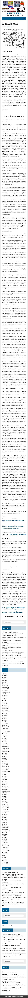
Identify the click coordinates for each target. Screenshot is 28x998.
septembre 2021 (6, 771)
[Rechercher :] (14, 622)
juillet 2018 (4, 834)
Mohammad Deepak (6, 635)
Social (14, 987)
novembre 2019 (5, 807)
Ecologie (5, 979)
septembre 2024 (6, 712)
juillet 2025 (4, 695)
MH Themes (21, 996)
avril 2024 (4, 720)
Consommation (14, 977)
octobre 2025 (5, 690)
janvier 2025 (5, 705)
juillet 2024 (4, 715)
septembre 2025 (6, 692)
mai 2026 (4, 679)
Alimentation (13, 972)
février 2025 (5, 703)
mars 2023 (4, 741)
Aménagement (8, 974)
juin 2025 (4, 697)
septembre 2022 (6, 751)
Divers (18, 977)
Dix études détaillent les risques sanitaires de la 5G (14, 637)
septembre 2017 (6, 850)
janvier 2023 (5, 745)
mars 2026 (4, 682)
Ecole (24, 977)
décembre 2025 (5, 687)
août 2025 (4, 693)
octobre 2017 (5, 849)
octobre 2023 (5, 730)
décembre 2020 (5, 786)
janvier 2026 (5, 685)
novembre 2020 (5, 788)
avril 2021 (4, 779)
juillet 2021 (4, 774)
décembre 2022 (5, 746)
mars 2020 (4, 801)
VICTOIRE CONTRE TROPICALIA (10, 652)
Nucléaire (15, 985)
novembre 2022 (5, 748)
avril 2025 (4, 700)
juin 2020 (4, 796)
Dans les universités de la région (9, 634)
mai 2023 (4, 738)
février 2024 (5, 723)
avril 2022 (4, 760)
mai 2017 (4, 857)
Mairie (20, 982)
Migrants (4, 985)
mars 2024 (4, 722)
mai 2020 (4, 798)
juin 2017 (4, 855)
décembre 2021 (5, 766)
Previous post (10, 616)
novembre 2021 (5, 768)
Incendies (4, 650)
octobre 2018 (5, 829)
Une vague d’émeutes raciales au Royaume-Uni (13, 644)
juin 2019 (4, 816)
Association (23, 974)
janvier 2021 (5, 784)
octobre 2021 (5, 769)
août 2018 (4, 832)
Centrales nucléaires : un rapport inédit (11, 640)
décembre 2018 (5, 826)
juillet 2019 (4, 814)
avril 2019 (4, 819)
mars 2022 (4, 761)
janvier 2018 (5, 844)
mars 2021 (4, 781)
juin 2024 (4, 717)
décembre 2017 (5, 845)
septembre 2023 (6, 731)
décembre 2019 (5, 806)
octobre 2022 (5, 750)
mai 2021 (4, 778)
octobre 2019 (5, 809)
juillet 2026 (4, 675)
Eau (22, 977)
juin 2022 (4, 756)
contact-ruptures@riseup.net (12, 612)
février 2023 (5, 743)
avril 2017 (4, 859)
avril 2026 (4, 680)
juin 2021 (4, 776)
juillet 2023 (4, 735)
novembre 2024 (5, 708)
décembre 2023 (5, 726)
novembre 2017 (5, 847)
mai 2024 (4, 718)
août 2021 (4, 773)
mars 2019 (4, 821)
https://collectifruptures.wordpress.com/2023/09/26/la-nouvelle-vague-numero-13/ (13, 608)
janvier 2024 (5, 725)
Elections (11, 979)
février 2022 (5, 763)
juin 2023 (4, 736)
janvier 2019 (5, 824)
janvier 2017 (5, 864)
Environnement (8, 982)
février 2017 (5, 862)
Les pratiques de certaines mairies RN (11, 657)
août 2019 (4, 812)
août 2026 (4, 674)
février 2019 (5, 822)
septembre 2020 (6, 791)
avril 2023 (4, 740)
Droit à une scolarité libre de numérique (11, 647)
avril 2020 (4, 799)
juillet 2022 (4, 755)
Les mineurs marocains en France (10, 662)
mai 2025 (4, 698)
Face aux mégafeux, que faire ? (9, 653)
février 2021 (5, 783)
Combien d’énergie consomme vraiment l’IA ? (13, 663)
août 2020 (4, 793)
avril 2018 (4, 839)
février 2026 (5, 684)
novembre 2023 (5, 728)
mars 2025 (4, 702)
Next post (18, 616)
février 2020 (5, 802)
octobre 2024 (5, 710)
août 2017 (4, 852)
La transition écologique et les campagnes (12, 658)
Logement (17, 982)
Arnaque (17, 974)
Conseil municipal (9, 977)
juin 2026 (4, 677)
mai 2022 (4, 758)
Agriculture (6, 972)
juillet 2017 (4, 854)
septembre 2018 (6, 831)
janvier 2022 (5, 764)
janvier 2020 (5, 804)
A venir (4, 977)
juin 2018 (4, 835)
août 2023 (4, 733)
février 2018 (5, 842)
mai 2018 (4, 837)
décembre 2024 (5, 707)
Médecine (9, 985)
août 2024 (4, 713)
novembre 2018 (5, 827)
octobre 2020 (5, 789)
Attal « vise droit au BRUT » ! (9, 655)
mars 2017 (4, 860)
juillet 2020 (4, 794)
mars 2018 (4, 840)
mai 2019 (4, 817)
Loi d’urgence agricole (7, 632)
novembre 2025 (5, 688)
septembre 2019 (6, 811)
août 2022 (4, 753)
